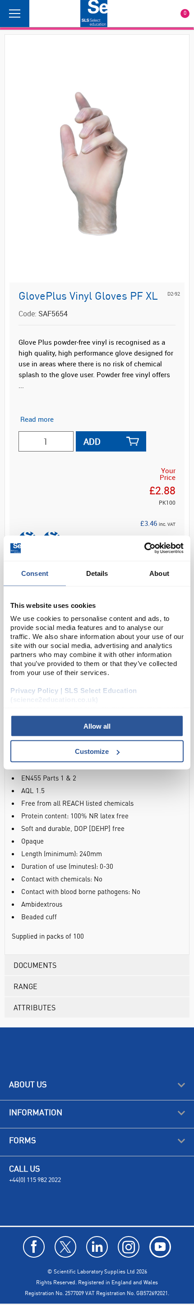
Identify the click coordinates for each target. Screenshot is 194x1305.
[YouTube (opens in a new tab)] (160, 1247)
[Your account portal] (39, 13)
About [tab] (159, 573)
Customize (92, 751)
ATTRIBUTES (34, 1007)
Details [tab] (97, 573)
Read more (37, 419)
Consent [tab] (34, 573)
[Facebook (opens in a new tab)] (34, 1247)
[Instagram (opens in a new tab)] (128, 1247)
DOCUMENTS (35, 965)
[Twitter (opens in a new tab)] (65, 1247)
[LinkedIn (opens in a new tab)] (97, 1247)
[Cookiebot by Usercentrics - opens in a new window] (144, 548)
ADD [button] (92, 441)
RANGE (25, 986)
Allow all (97, 726)
